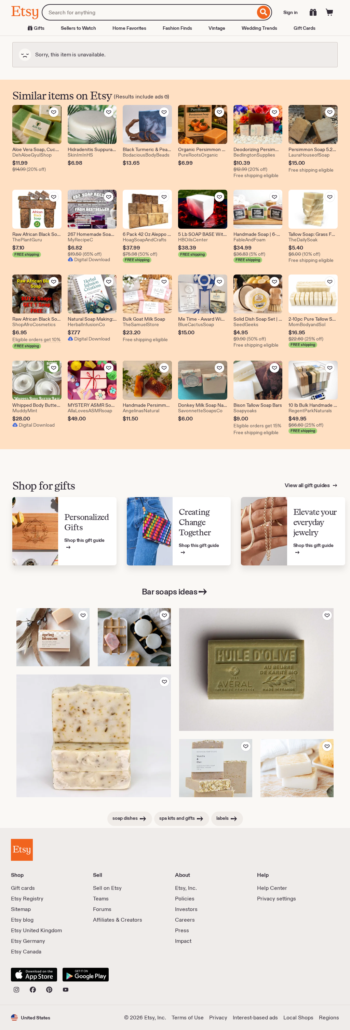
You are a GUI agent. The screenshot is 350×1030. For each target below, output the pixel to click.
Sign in (290, 12)
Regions (329, 1017)
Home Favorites (129, 28)
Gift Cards (304, 28)
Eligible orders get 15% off (258, 425)
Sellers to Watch (78, 28)
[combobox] (148, 12)
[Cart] (329, 12)
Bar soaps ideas (170, 591)
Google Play (86, 974)
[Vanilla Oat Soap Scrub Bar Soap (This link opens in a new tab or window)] (215, 768)
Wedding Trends (259, 28)
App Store (34, 974)
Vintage (216, 28)
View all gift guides (308, 485)
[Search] (263, 12)
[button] (30, 1018)
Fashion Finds (177, 28)
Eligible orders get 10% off (37, 339)
